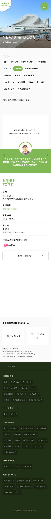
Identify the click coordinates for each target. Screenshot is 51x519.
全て (6, 62)
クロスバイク (21, 394)
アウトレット (27, 382)
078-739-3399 (9, 209)
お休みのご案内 (27, 62)
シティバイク (34, 394)
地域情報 (21, 82)
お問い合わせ (25, 255)
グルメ (30, 82)
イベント (7, 69)
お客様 (17, 75)
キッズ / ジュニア (10, 388)
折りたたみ (15, 382)
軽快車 (6, 400)
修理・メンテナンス (11, 466)
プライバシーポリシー (12, 493)
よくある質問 (9, 487)
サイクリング (38, 481)
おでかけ (40, 82)
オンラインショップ (24, 487)
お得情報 (7, 75)
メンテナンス (9, 89)
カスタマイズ (9, 82)
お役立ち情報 (29, 75)
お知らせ (14, 62)
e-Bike (33, 388)
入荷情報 (18, 69)
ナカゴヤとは (9, 481)
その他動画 (41, 62)
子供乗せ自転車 (18, 400)
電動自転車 (8, 394)
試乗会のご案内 (23, 481)
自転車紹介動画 (31, 69)
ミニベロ (23, 388)
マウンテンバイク (35, 400)
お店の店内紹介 (24, 89)
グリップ (14, 414)
